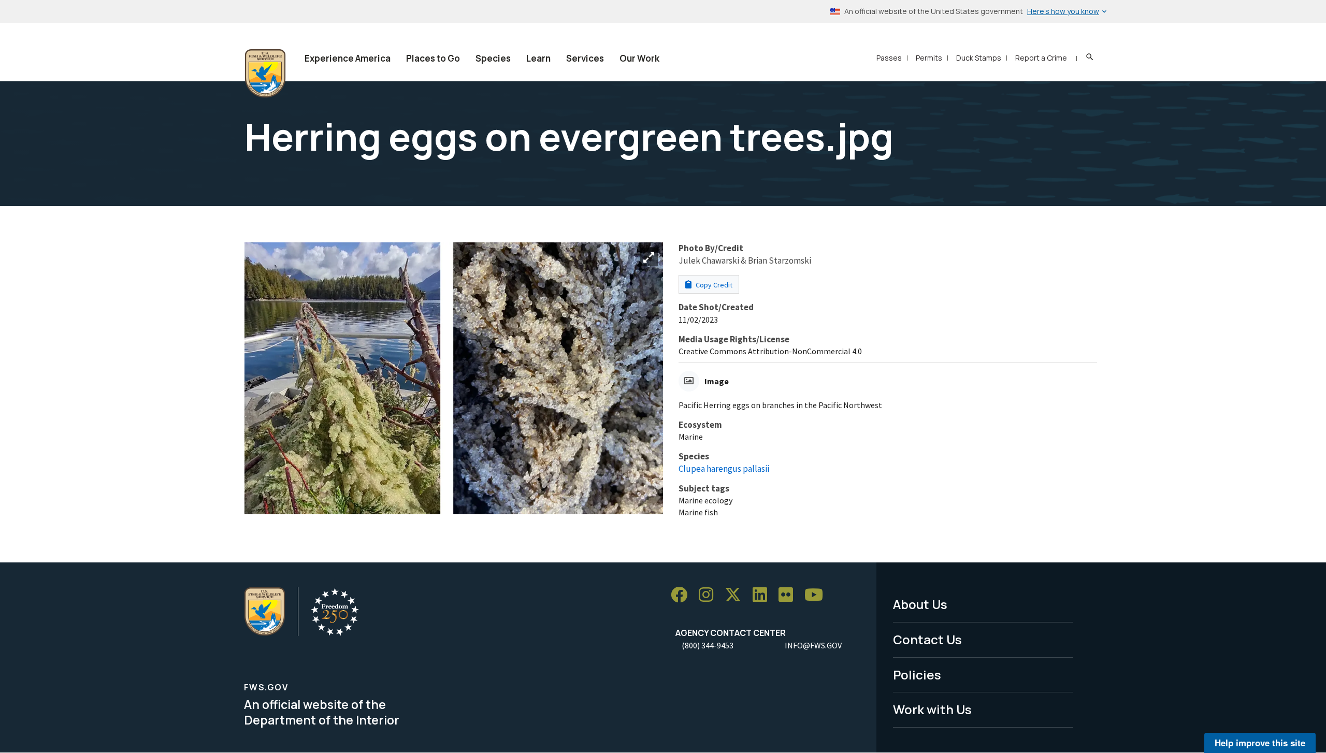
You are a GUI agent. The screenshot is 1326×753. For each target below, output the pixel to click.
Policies (917, 674)
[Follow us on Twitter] (736, 595)
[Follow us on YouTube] (817, 595)
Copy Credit (713, 284)
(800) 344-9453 (707, 645)
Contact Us (927, 639)
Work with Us (932, 709)
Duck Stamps (978, 58)
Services (585, 58)
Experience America (348, 58)
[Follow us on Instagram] (709, 595)
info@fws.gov (813, 645)
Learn (538, 58)
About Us (920, 604)
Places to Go (433, 58)
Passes (889, 58)
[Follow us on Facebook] (683, 595)
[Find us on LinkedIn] (763, 595)
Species (493, 58)
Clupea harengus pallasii (724, 468)
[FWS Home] (265, 73)
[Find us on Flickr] (789, 595)
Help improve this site (1260, 742)
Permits (929, 58)
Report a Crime (1041, 58)
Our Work (639, 58)
